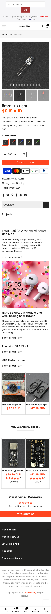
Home (4, 34)
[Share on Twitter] (7, 195)
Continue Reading (11, 257)
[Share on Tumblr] (16, 195)
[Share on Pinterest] (12, 195)
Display (20, 183)
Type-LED (14, 187)
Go (25, 9)
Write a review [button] (25, 513)
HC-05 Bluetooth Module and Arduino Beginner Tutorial (22, 314)
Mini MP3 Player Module (14, 404)
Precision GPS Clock (15, 346)
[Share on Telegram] (20, 195)
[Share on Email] (25, 195)
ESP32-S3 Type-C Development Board (22, 470)
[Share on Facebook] (3, 195)
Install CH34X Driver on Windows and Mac (24, 232)
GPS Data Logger (13, 360)
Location (23, 19)
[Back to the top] (46, 603)
